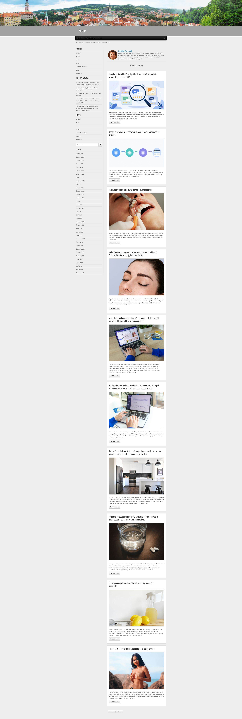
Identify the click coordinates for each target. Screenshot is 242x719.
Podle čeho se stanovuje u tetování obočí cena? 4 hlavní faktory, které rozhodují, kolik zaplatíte (88, 100)
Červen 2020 (80, 252)
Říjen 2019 (79, 262)
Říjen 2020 (79, 242)
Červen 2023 (80, 187)
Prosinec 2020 (80, 239)
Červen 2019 (80, 273)
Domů (79, 38)
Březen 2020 (80, 256)
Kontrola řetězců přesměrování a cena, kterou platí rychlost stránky (87, 89)
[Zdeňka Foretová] (112, 54)
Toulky (78, 56)
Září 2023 (79, 184)
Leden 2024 (79, 177)
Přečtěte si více (114, 122)
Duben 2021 (79, 232)
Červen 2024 (80, 170)
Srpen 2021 (79, 218)
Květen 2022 (80, 198)
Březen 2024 (80, 174)
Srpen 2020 (79, 245)
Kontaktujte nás (89, 38)
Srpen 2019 (79, 269)
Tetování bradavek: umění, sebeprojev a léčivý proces (132, 649)
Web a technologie (81, 66)
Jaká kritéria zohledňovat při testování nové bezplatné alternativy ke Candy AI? (88, 83)
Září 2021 (79, 215)
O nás (100, 38)
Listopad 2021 (80, 208)
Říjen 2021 (79, 211)
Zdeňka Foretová (125, 51)
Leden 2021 (79, 235)
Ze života (79, 73)
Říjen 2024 (79, 167)
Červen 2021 (80, 225)
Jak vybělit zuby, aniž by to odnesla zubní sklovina (88, 94)
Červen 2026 (80, 160)
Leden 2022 (79, 205)
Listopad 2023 (80, 181)
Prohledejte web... (164, 38)
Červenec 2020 (80, 249)
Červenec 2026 (80, 157)
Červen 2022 (80, 194)
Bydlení (78, 53)
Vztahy (78, 63)
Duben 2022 (79, 201)
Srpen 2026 (79, 153)
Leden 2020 (79, 259)
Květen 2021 (80, 228)
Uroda (78, 60)
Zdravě (78, 70)
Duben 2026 (79, 164)
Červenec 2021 (80, 222)
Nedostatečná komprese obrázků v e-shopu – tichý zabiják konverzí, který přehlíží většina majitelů (87, 108)
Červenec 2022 (80, 191)
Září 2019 (79, 266)
